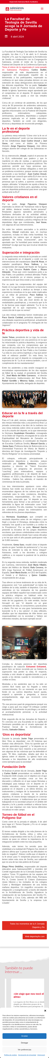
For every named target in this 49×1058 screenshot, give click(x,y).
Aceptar (24, 1036)
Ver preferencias (24, 1050)
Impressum (41, 1055)
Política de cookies (10, 1055)
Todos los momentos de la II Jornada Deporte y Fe (27, 926)
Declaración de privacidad (27, 1055)
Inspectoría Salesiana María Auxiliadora (24, 2)
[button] (45, 1010)
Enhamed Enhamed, (36, 667)
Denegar (24, 1043)
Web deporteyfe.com (34, 936)
